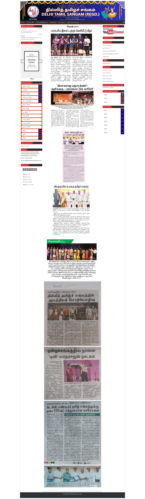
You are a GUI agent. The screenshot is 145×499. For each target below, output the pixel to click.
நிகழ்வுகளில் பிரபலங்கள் (108, 81)
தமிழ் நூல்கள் (106, 56)
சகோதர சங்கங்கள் (107, 45)
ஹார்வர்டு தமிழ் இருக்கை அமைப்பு (110, 53)
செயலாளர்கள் (61, 22)
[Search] (123, 22)
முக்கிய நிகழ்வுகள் (107, 78)
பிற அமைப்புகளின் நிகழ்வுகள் (109, 51)
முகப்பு (22, 22)
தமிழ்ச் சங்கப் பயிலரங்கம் (73, 22)
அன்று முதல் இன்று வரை (42, 22)
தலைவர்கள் (53, 22)
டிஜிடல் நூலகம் (106, 48)
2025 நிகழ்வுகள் (107, 63)
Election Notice (32, 61)
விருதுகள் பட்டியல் (107, 70)
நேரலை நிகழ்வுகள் (25, 145)
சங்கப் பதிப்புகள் (106, 72)
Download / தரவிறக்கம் (108, 87)
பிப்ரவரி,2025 (72, 26)
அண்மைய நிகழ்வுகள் (31, 55)
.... (72, 496)
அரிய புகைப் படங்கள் (107, 75)
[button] (30, 78)
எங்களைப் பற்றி (30, 22)
